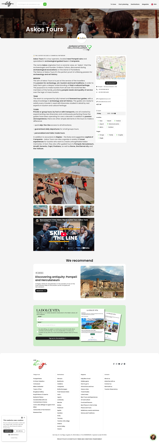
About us (107, 378)
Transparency (97, 439)
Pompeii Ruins (37, 378)
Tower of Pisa (37, 389)
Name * (40, 316)
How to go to (85, 384)
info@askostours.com (104, 99)
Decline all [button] (19, 431)
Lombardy (60, 400)
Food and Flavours (86, 402)
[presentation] (35, 181)
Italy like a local (85, 378)
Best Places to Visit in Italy (89, 405)
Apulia (59, 410)
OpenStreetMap (121, 78)
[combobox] (22, 417)
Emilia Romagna (62, 389)
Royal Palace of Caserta (40, 394)
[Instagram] (116, 364)
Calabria (60, 384)
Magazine (145, 4)
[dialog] (14, 428)
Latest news (84, 394)
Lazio (59, 394)
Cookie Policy (72, 439)
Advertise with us (110, 381)
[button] (111, 67)
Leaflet (114, 78)
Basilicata (60, 381)
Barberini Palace (38, 397)
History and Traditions (88, 413)
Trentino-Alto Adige (63, 421)
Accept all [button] (8, 431)
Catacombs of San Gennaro (41, 410)
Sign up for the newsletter (57, 338)
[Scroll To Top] (156, 441)
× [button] (24, 417)
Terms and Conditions (84, 439)
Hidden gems (85, 381)
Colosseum (36, 384)
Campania (60, 386)
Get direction (110, 83)
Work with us (108, 386)
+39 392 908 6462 (103, 92)
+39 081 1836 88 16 (103, 89)
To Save (113, 4)
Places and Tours (86, 408)
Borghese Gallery (38, 392)
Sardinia (59, 413)
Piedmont (60, 408)
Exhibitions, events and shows (90, 410)
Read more (40, 291)
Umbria (59, 423)
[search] (45, 4)
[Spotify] (124, 364)
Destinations (135, 4)
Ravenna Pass (37, 412)
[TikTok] (122, 364)
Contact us (108, 384)
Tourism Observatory (111, 389)
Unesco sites (85, 389)
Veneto (59, 429)
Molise (59, 405)
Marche (59, 402)
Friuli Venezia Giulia (63, 392)
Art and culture (85, 400)
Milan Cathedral (38, 386)
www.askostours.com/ (104, 101)
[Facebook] (114, 364)
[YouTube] (119, 364)
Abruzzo (59, 378)
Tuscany (59, 418)
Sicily (58, 415)
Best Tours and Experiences (89, 397)
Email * (40, 322)
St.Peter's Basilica (38, 381)
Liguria (59, 397)
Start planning (123, 4)
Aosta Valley (61, 426)
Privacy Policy (62, 439)
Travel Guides (85, 392)
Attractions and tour (87, 386)
